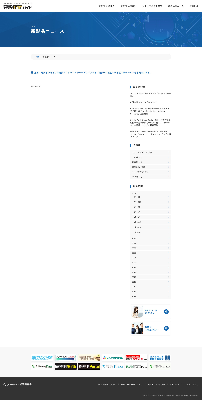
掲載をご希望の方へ (156, 384)
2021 (134, 258)
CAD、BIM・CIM (139, 152)
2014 (134, 291)
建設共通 (136, 167)
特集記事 (194, 5)
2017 (134, 277)
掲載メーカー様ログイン (132, 384)
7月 (135, 201)
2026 (134, 193)
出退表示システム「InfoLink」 (144, 102)
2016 (134, 282)
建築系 (135, 162)
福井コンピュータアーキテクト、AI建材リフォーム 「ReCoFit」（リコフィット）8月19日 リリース (150, 134)
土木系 (135, 157)
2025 (134, 238)
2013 (134, 296)
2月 (135, 227)
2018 (134, 272)
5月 (135, 212)
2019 (134, 267)
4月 (135, 217)
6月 (135, 207)
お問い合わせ (192, 384)
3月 (135, 222)
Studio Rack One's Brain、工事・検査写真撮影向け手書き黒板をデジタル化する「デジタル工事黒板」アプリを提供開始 (150, 122)
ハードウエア (138, 171)
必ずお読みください (107, 384)
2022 (134, 253)
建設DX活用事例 (128, 5)
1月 (135, 232)
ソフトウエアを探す (152, 5)
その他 (135, 176)
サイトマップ (176, 384)
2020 (134, 262)
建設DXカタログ (106, 5)
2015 (134, 287)
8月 (135, 196)
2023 (134, 248)
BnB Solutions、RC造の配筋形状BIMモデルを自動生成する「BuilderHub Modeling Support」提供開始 (150, 111)
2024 (134, 243)
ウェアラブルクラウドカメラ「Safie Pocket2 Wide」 (150, 94)
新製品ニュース (176, 5)
